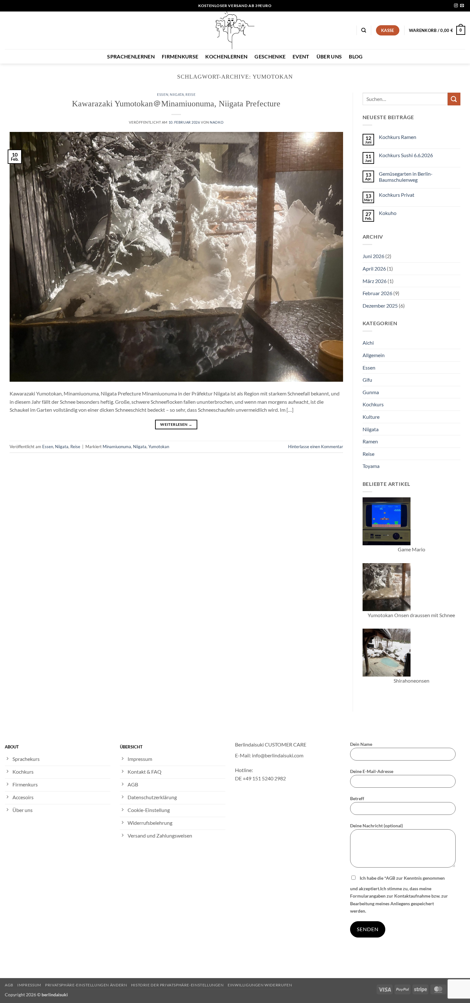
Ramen (370, 441)
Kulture (371, 417)
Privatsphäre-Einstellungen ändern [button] (86, 985)
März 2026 (375, 281)
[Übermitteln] (454, 99)
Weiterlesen (176, 424)
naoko (216, 122)
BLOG (356, 56)
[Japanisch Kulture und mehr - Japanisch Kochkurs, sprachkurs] (235, 30)
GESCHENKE (270, 56)
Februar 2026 (377, 293)
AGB (9, 985)
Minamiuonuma (117, 446)
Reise (190, 94)
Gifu (367, 380)
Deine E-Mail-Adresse (371, 771)
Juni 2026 (373, 256)
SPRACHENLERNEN (130, 56)
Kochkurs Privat (396, 195)
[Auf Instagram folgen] (456, 6)
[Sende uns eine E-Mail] (462, 6)
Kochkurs (373, 404)
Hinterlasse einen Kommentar (315, 446)
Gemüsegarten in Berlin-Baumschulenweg (406, 177)
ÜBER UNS (329, 56)
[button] (437, 30)
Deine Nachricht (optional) (376, 825)
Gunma (371, 392)
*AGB (389, 878)
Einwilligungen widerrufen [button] (260, 985)
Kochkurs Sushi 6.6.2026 (406, 155)
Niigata (177, 94)
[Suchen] (363, 30)
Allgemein (374, 355)
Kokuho (387, 213)
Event (301, 56)
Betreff (357, 798)
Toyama (371, 466)
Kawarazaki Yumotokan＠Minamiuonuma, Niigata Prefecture (176, 103)
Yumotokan (158, 446)
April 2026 (374, 268)
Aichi (368, 343)
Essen (162, 94)
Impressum (29, 985)
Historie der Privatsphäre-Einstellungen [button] (177, 985)
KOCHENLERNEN (226, 56)
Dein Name (361, 744)
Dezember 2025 (380, 305)
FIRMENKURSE (180, 56)
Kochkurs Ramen (397, 137)
